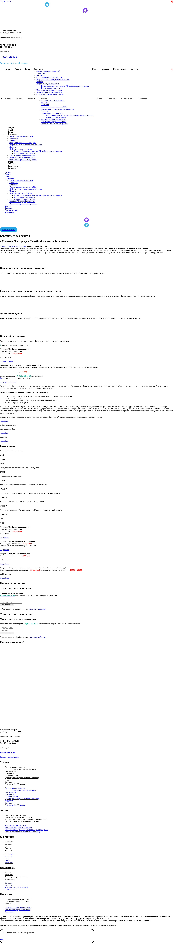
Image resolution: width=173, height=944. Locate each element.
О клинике (38, 69)
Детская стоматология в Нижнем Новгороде (22, 821)
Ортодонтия (13, 246)
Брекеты (22, 246)
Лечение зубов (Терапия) (15, 784)
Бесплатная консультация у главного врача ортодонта (26, 819)
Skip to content (5, 1)
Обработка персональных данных (50, 94)
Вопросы (8, 844)
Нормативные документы (51, 88)
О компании (10, 879)
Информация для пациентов (47, 84)
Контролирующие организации (49, 90)
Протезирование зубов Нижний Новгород (22, 778)
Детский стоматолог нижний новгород (20, 769)
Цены (27, 69)
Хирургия (9, 780)
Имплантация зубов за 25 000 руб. (18, 817)
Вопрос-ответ (119, 69)
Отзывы (105, 69)
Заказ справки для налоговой (48, 71)
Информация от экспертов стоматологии (52, 80)
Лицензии (40, 75)
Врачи (95, 69)
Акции (18, 69)
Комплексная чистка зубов (15, 815)
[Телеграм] (86, 225)
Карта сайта (9, 904)
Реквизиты (40, 73)
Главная (3, 246)
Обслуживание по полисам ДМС (49, 77)
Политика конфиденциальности (49, 92)
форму (2, 378)
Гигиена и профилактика (15, 767)
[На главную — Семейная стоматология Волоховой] (16, 25)
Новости (39, 82)
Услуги (8, 69)
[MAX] (86, 220)
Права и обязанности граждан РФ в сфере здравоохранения (65, 86)
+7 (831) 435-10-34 (9, 56)
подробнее (29, 933)
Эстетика (8, 782)
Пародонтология (11, 776)
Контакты (134, 69)
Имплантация (10, 771)
